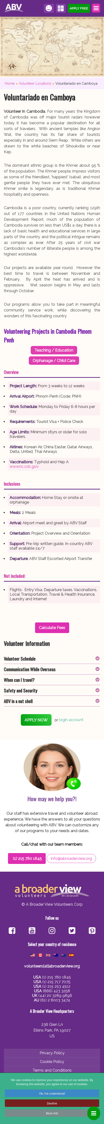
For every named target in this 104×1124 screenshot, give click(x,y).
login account (71, 720)
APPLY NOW (36, 720)
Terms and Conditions (52, 1070)
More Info (52, 1113)
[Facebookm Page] (72, 931)
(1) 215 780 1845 (27, 858)
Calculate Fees (61, 8)
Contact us (49, 8)
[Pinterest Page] (92, 931)
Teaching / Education (54, 350)
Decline (52, 1103)
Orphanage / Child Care (54, 360)
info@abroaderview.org (71, 858)
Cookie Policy (52, 1061)
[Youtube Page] (32, 931)
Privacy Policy (52, 1053)
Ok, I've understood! (52, 1093)
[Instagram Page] (52, 931)
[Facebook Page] (12, 931)
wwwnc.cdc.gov (24, 466)
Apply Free (79, 8)
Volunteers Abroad (14, 8)
